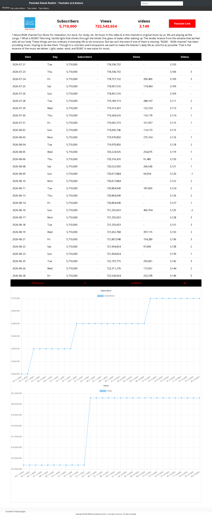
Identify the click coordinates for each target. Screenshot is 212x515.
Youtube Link (182, 23)
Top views (32, 8)
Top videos (43, 8)
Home (5, 7)
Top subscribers (17, 8)
